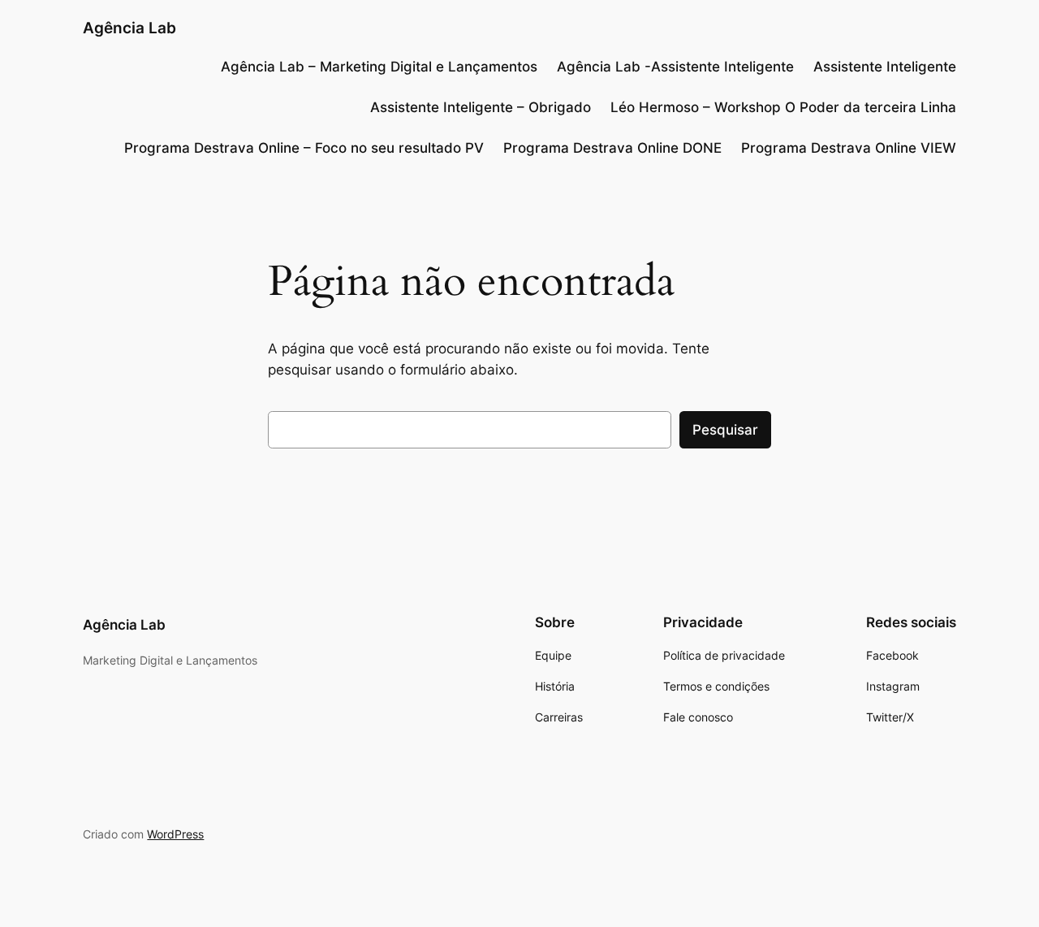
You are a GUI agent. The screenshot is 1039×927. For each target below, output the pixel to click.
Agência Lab (129, 27)
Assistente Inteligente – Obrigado (480, 107)
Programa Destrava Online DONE (612, 148)
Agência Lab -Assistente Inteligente (675, 66)
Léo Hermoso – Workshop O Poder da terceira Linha (783, 107)
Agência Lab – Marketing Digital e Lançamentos (379, 66)
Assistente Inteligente (884, 66)
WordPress (175, 834)
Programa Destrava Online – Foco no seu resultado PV (304, 148)
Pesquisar (725, 430)
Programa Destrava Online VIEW (848, 148)
